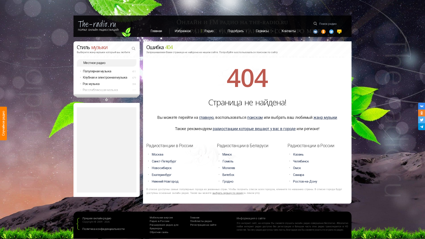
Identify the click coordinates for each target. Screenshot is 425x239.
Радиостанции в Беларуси (242, 145)
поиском (255, 117)
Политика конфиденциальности (103, 229)
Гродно (227, 181)
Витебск (228, 175)
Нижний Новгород (165, 181)
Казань (298, 154)
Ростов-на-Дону (305, 181)
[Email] (339, 31)
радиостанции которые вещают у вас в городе (254, 129)
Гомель (227, 161)
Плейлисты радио (201, 221)
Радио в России (159, 221)
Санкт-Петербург (164, 161)
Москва (157, 154)
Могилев (228, 168)
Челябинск (301, 161)
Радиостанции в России (169, 145)
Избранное (183, 31)
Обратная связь (159, 232)
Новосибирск (162, 168)
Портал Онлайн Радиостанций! (98, 29)
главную (206, 117)
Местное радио (94, 63)
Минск (227, 154)
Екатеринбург (161, 175)
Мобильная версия (161, 217)
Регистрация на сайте (203, 225)
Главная (156, 31)
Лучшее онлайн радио (96, 218)
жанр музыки (325, 117)
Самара (298, 175)
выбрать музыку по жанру (227, 193)
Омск (297, 168)
